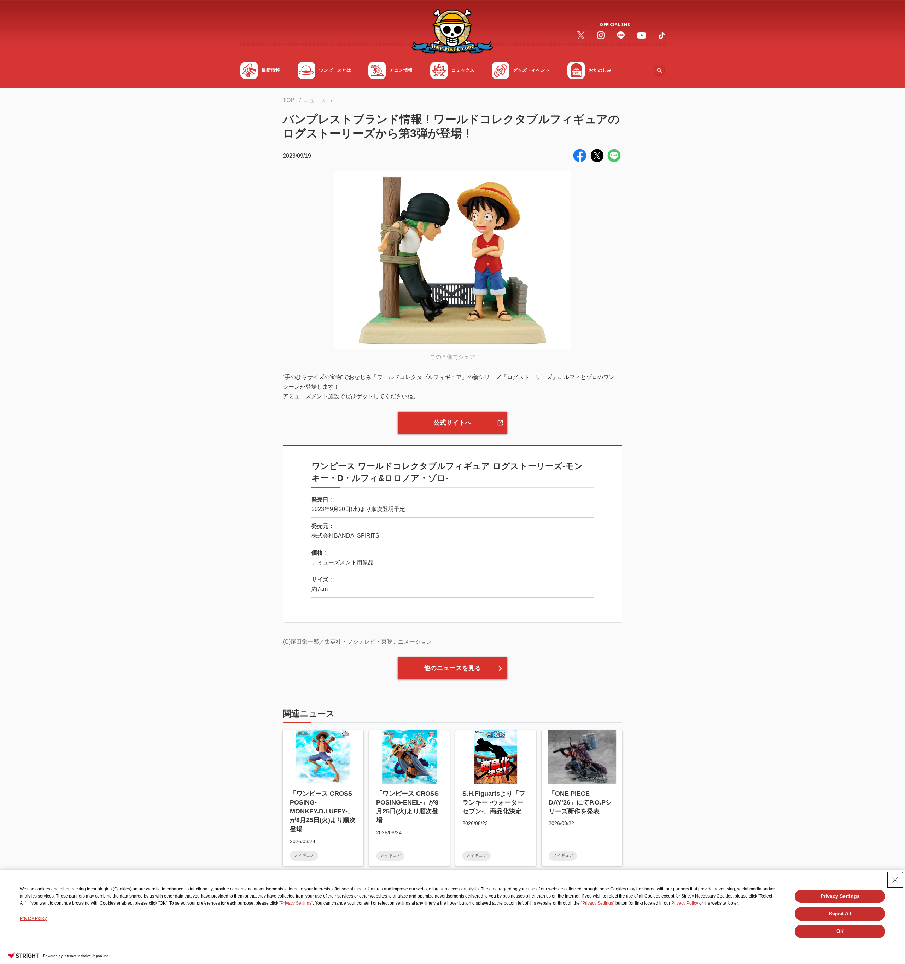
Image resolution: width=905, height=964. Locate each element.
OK (840, 931)
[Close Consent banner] (895, 880)
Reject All (840, 913)
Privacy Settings (840, 896)
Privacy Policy (684, 903)
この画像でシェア (452, 357)
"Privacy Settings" (296, 903)
